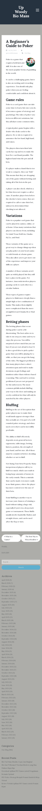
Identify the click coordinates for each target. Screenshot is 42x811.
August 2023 (6, 679)
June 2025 (5, 611)
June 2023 (5, 685)
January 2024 (6, 664)
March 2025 (6, 620)
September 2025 (8, 602)
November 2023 (7, 670)
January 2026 (6, 589)
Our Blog (27, 53)
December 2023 (7, 667)
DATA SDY (5, 553)
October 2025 (7, 599)
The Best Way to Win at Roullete (31, 538)
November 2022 (7, 707)
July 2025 (5, 608)
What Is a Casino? (8, 538)
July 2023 (5, 682)
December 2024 (7, 630)
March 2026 (6, 583)
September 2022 (8, 713)
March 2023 (6, 695)
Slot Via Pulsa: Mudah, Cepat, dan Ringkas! (17, 762)
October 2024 (7, 636)
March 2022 (6, 732)
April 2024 (5, 654)
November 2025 (7, 596)
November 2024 (7, 633)
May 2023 (5, 688)
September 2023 (7, 676)
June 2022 (5, 722)
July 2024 (5, 645)
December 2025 (7, 592)
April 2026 (5, 580)
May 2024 (5, 651)
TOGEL (4, 547)
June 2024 (5, 648)
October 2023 (7, 673)
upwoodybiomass (12, 53)
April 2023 (5, 691)
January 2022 (6, 738)
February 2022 (7, 735)
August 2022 (6, 716)
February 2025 (7, 623)
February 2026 (7, 586)
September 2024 (8, 639)
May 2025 (5, 614)
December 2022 (7, 704)
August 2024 (6, 642)
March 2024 (6, 657)
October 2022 (7, 710)
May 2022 (5, 725)
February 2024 (7, 660)
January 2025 (7, 626)
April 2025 (5, 617)
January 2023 (6, 701)
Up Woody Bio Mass (21, 11)
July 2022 (5, 719)
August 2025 (6, 605)
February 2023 (7, 698)
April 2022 (5, 729)
